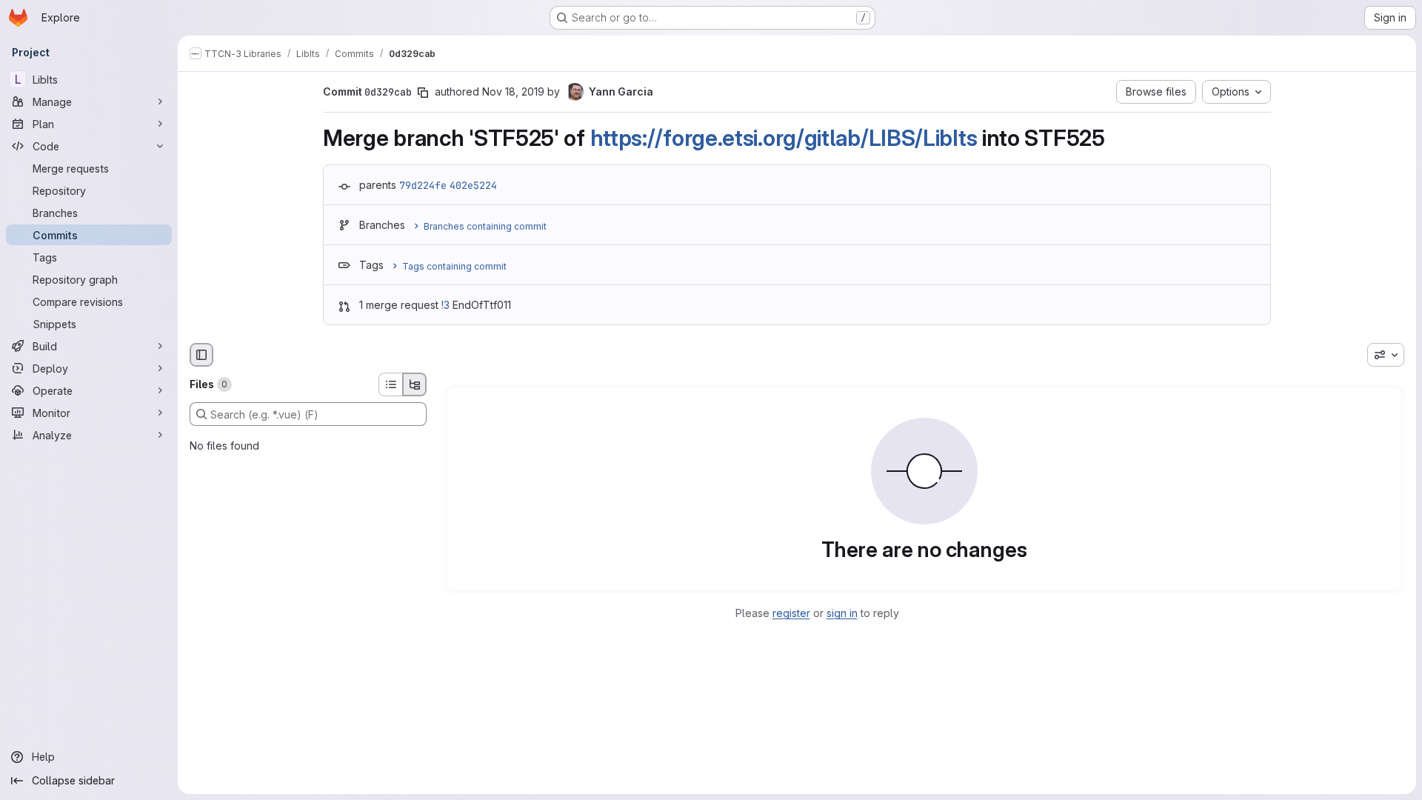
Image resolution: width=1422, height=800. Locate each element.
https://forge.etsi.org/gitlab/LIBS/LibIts (784, 137)
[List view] (390, 384)
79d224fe (423, 185)
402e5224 (473, 185)
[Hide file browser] (201, 355)
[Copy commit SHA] (423, 92)
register (791, 613)
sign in (842, 613)
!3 (445, 305)
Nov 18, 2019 (513, 91)
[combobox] (1385, 355)
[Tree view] (415, 384)
